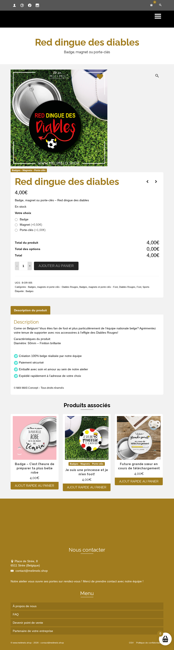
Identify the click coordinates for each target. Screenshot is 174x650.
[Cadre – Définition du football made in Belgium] (156, 181)
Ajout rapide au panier (34, 486)
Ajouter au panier (56, 266)
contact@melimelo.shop (31, 570)
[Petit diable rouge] (147, 181)
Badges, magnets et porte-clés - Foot (98, 287)
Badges (30, 291)
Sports (146, 287)
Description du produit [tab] (30, 310)
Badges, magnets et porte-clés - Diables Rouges (53, 287)
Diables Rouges (127, 287)
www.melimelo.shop (22, 643)
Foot (139, 287)
